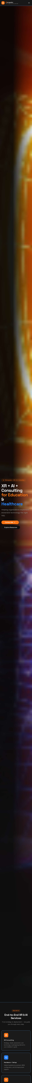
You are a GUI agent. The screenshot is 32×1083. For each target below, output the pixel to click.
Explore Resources (10, 527)
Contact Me (9, 522)
